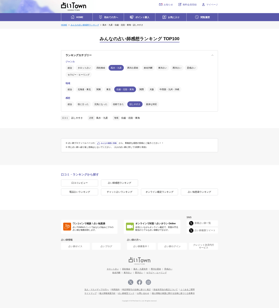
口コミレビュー (79, 183)
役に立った (83, 104)
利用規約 (115, 289)
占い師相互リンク (126, 293)
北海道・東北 (84, 89)
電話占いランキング (79, 192)
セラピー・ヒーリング (79, 74)
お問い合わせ (143, 293)
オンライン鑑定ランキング (160, 192)
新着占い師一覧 (203, 223)
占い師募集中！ (141, 246)
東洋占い (162, 68)
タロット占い (84, 68)
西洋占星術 (132, 68)
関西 (142, 89)
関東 (98, 89)
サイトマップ (90, 293)
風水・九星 (116, 68)
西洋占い (177, 68)
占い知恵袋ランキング (199, 192)
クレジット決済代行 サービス (203, 246)
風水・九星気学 (140, 269)
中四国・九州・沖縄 (169, 89)
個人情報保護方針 (107, 293)
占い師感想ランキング (119, 183)
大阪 (152, 89)
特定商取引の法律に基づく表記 (136, 289)
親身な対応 (151, 104)
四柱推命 (100, 68)
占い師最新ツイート (205, 230)
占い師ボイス (75, 246)
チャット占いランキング (119, 192)
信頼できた (118, 104)
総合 (70, 68)
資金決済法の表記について (165, 289)
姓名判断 (148, 68)
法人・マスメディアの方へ (96, 289)
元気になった (100, 104)
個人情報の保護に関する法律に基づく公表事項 (173, 293)
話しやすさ (134, 104)
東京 (108, 89)
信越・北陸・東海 (125, 89)
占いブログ (106, 246)
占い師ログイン (172, 246)
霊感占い (191, 68)
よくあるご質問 (187, 289)
